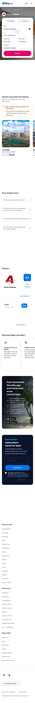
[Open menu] (31, 3)
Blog (3, 641)
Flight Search (6, 548)
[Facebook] (4, 675)
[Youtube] (9, 675)
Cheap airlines (6, 600)
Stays (4, 540)
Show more (22, 480)
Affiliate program (7, 653)
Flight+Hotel (5, 544)
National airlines (7, 604)
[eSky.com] (3, 10)
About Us (5, 637)
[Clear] (29, 29)
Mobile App (5, 593)
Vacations (5, 536)
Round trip (10, 21)
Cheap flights (6, 529)
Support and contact (8, 660)
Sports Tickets (6, 582)
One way (25, 21)
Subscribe (17, 468)
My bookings (6, 656)
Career (4, 649)
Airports (4, 612)
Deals (3, 567)
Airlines (8, 9)
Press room (5, 645)
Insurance (5, 571)
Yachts (4, 559)
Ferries (4, 563)
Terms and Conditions (9, 692)
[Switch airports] (17, 31)
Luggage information (8, 623)
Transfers (5, 578)
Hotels (4, 552)
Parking (4, 575)
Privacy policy (22, 692)
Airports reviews (7, 616)
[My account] (26, 3)
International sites (10, 683)
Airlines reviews (7, 608)
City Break (5, 533)
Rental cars (5, 556)
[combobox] (16, 29)
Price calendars (7, 619)
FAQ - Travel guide (7, 627)
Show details (24, 296)
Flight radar (5, 596)
